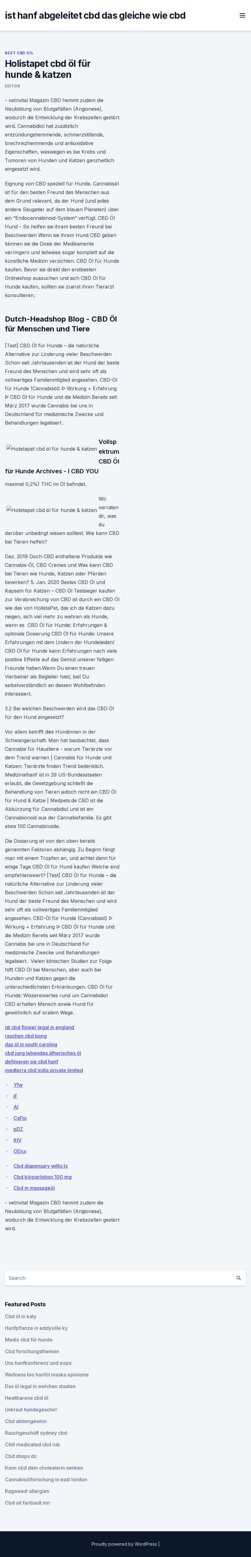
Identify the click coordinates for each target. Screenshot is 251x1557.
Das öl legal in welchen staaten (40, 1386)
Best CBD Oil (19, 53)
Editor (12, 86)
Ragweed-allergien (27, 1491)
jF (15, 1096)
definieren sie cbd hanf (31, 1062)
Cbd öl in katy (20, 1316)
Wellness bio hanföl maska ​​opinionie (47, 1375)
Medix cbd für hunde (29, 1340)
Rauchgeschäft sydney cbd (36, 1433)
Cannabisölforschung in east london (46, 1479)
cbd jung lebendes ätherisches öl (43, 1053)
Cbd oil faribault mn (27, 1503)
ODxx (19, 1151)
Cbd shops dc (21, 1456)
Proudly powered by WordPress (125, 1544)
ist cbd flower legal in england (39, 1027)
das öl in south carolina (31, 1044)
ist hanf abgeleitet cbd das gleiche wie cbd (95, 15)
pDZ (18, 1129)
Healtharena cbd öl (26, 1398)
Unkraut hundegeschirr (31, 1409)
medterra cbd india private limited (44, 1070)
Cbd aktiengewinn (26, 1421)
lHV (17, 1140)
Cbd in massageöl (34, 1188)
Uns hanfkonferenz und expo (38, 1363)
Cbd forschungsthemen (32, 1351)
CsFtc (20, 1118)
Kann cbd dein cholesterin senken (44, 1468)
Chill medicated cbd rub (32, 1444)
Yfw (18, 1085)
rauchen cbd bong (26, 1036)
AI (15, 1107)
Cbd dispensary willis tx (40, 1166)
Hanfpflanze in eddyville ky (36, 1328)
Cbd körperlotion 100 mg (42, 1177)
